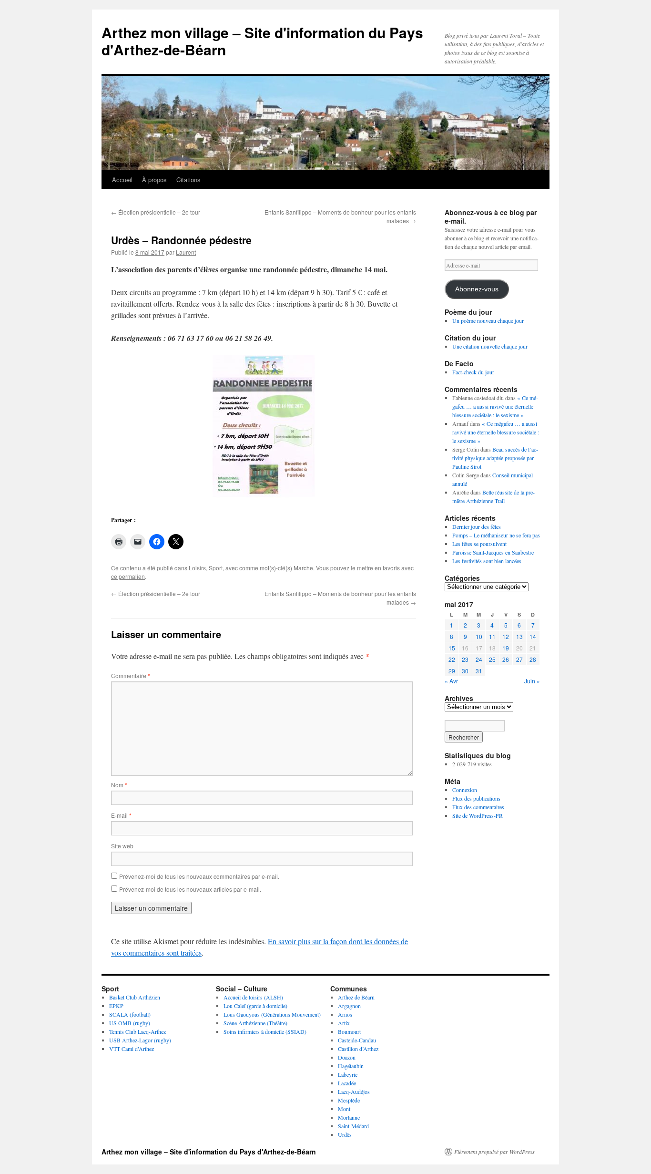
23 (465, 659)
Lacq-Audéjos (354, 1091)
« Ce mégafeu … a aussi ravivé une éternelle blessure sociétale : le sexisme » (495, 406)
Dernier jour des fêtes (476, 526)
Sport (216, 568)
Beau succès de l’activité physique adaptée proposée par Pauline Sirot (495, 457)
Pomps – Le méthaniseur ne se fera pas (496, 535)
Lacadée (347, 1083)
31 (479, 671)
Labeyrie (347, 1074)
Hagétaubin (351, 1066)
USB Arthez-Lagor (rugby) (140, 1040)
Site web (122, 846)
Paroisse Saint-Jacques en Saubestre (493, 552)
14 (532, 636)
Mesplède (349, 1100)
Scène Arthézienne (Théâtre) (255, 1023)
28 (532, 659)
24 (479, 659)
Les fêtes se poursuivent (479, 543)
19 (505, 648)
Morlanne (349, 1117)
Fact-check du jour (473, 372)
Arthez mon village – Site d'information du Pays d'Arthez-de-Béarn (262, 41)
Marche (303, 568)
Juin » (532, 681)
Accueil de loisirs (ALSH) (253, 997)
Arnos (345, 1014)
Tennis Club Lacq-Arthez (137, 1031)
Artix (344, 1023)
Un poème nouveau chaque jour (488, 320)
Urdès (345, 1134)
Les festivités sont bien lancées (486, 561)
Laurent (186, 252)
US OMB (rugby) (129, 1023)
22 (451, 659)
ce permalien (128, 576)
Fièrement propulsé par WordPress (494, 1151)
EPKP (116, 1005)
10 (479, 636)
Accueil (122, 179)
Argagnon (349, 1005)
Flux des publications (476, 798)
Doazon (347, 1057)
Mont (344, 1108)
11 (492, 636)
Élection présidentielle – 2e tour (155, 212)
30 (465, 671)
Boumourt (349, 1031)
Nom (119, 785)
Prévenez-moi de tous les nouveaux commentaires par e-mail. (199, 876)
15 (451, 648)
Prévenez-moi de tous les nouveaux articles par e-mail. (190, 889)
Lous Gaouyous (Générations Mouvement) (272, 1014)
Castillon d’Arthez (358, 1048)
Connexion (464, 789)
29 (451, 671)
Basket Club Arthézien (134, 997)
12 (505, 636)
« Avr (451, 681)
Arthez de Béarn (356, 997)
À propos (154, 179)
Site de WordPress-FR (477, 815)
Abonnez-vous (476, 289)
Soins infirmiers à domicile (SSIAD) (265, 1031)
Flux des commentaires (478, 807)
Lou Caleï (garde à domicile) (255, 1005)
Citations (188, 179)
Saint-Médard (353, 1126)
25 (492, 659)
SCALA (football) (130, 1014)
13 (519, 636)
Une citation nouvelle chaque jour (490, 346)
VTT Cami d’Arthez (131, 1048)
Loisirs (197, 568)
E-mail (121, 815)
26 (505, 659)
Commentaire (130, 675)
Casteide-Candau (357, 1040)
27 (519, 659)
